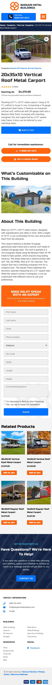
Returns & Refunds (19, 674)
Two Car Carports (25, 25)
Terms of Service (29, 672)
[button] (43, 16)
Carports (11, 25)
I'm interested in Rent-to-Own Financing (25, 401)
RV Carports (22, 68)
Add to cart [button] (9, 472)
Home (2, 25)
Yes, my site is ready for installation (23, 404)
